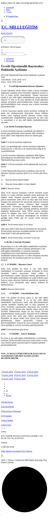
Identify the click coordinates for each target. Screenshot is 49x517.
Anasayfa (10, 7)
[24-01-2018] (7, 372)
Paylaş (8, 395)
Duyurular (10, 61)
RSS (8, 10)
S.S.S (9, 12)
